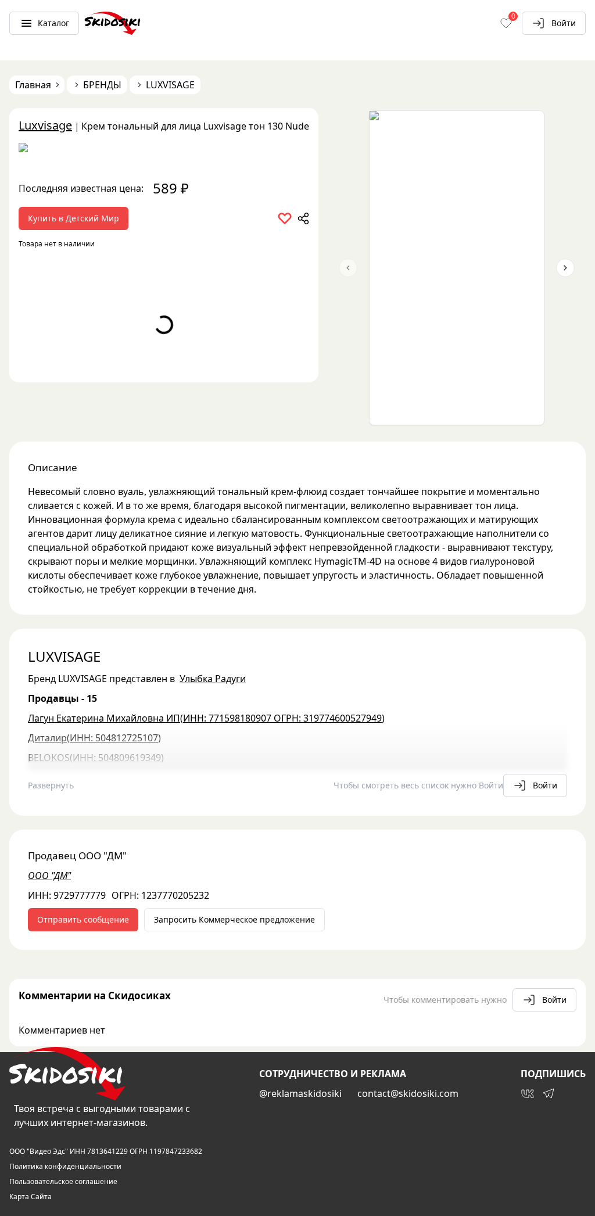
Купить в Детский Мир (73, 218)
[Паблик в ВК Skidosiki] (528, 1093)
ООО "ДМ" (49, 875)
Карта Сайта (30, 1196)
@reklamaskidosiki (300, 1093)
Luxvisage (45, 125)
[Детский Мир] (164, 151)
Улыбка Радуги (213, 678)
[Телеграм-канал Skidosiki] (548, 1093)
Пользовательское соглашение (63, 1181)
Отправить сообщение (83, 919)
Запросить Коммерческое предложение (234, 919)
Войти (563, 22)
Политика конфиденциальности (65, 1166)
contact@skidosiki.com (407, 1093)
